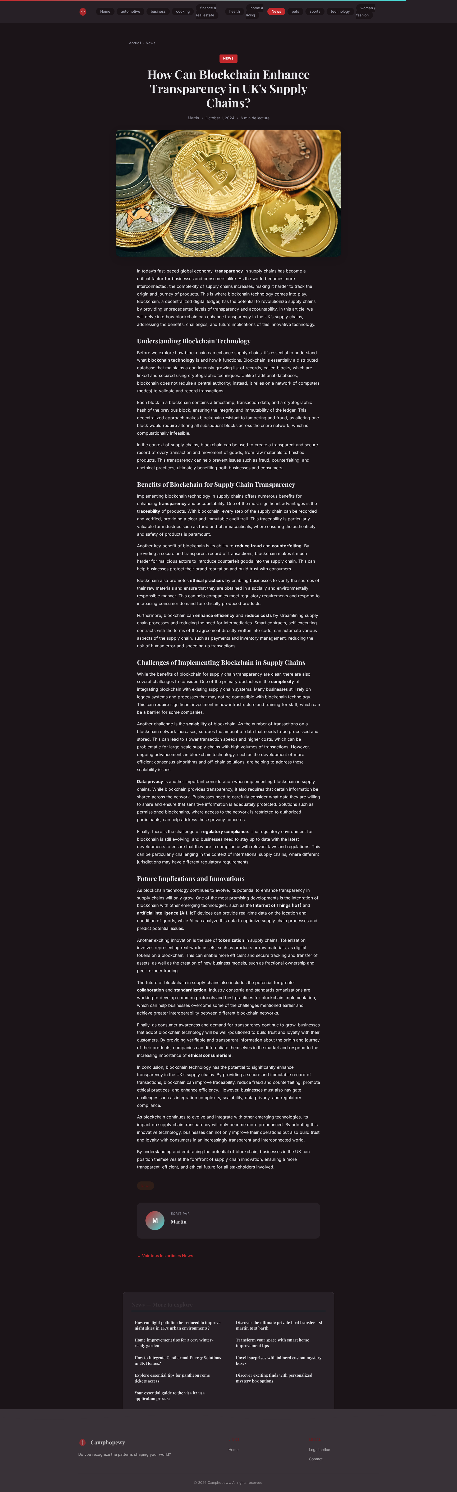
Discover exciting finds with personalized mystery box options (274, 1377)
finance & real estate (206, 11)
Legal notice (319, 1449)
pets (295, 12)
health (234, 12)
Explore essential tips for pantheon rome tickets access (172, 1377)
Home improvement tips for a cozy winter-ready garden (174, 1342)
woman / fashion (365, 11)
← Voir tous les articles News (165, 1255)
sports (315, 12)
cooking (183, 12)
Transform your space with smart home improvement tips (272, 1342)
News (276, 12)
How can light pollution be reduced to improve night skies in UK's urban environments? (178, 1325)
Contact (316, 1459)
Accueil (135, 43)
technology (340, 12)
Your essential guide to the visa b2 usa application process (170, 1395)
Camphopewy (107, 1442)
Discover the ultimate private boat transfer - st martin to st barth (279, 1325)
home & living (254, 11)
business (158, 12)
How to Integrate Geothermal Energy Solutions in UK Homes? (178, 1360)
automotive (130, 12)
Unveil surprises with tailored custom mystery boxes (279, 1360)
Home (105, 12)
